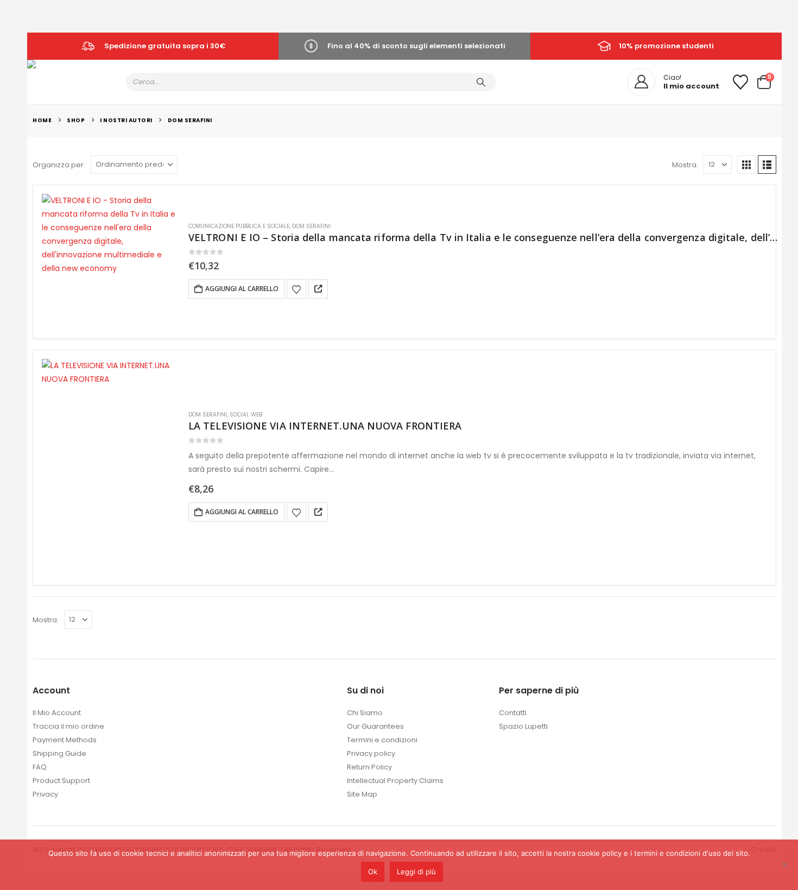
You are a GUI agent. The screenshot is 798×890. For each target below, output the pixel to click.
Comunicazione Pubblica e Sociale (238, 226)
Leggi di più (416, 871)
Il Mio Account (57, 713)
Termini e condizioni (382, 740)
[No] (784, 864)
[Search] (481, 82)
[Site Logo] (46, 73)
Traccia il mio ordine (68, 726)
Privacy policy (371, 753)
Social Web (246, 415)
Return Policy (369, 767)
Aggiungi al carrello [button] (241, 288)
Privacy (45, 794)
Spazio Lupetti (523, 726)
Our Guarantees (375, 726)
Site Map (362, 794)
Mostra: (685, 165)
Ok (372, 871)
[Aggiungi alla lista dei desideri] (296, 289)
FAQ (40, 767)
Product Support (61, 780)
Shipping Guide (59, 753)
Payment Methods (65, 740)
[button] (746, 164)
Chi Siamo (365, 713)
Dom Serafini (311, 226)
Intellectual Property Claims (395, 780)
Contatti (513, 713)
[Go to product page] (110, 262)
